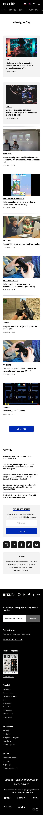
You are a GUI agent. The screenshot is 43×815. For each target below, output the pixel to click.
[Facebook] (21, 544)
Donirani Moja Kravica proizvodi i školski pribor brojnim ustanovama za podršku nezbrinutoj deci (18, 466)
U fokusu (12, 10)
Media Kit (6, 734)
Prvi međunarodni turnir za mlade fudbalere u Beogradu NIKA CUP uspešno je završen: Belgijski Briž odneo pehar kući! (20, 477)
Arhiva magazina (9, 744)
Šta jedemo (7, 700)
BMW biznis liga (9, 714)
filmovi (10, 564)
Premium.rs (19, 790)
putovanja (23, 567)
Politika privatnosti (10, 768)
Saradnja (6, 730)
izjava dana (22, 564)
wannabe (16, 570)
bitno (17, 562)
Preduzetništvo (32, 10)
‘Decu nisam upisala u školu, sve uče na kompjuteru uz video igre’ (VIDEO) (19, 369)
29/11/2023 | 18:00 (12, 118)
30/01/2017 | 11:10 (9, 414)
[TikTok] (29, 544)
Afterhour (7, 365)
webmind (25, 570)
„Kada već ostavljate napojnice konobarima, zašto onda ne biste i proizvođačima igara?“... (20, 65)
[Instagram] (6, 544)
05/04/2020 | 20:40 (9, 290)
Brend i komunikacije (16, 198)
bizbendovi (24, 562)
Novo (4, 10)
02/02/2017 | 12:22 (9, 374)
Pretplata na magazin (11, 737)
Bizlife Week (7, 717)
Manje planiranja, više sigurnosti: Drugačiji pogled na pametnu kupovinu (19, 496)
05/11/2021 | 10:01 (9, 208)
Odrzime (31, 564)
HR (15, 564)
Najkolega (6, 689)
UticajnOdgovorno (10, 696)
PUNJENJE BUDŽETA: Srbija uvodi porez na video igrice (20, 327)
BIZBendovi (7, 710)
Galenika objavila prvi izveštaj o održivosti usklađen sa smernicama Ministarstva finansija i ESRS (19, 487)
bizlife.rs (13, 792)
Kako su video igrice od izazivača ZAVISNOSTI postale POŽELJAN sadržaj (19, 285)
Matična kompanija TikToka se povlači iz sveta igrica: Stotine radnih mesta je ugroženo (21, 112)
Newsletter (7, 741)
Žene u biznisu (8, 693)
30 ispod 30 (9, 562)
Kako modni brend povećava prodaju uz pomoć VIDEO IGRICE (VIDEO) (19, 203)
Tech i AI (9, 59)
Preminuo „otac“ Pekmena (14, 410)
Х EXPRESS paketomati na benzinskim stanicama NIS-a (17, 457)
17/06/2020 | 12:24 (9, 248)
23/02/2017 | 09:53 (9, 332)
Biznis (21, 10)
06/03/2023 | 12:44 (9, 166)
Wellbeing (7, 241)
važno (31, 567)
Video (5, 198)
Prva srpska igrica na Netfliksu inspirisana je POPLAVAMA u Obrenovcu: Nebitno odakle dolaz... (21, 160)
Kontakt (6, 761)
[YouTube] (36, 544)
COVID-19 (15, 280)
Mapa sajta (7, 765)
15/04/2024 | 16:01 (12, 71)
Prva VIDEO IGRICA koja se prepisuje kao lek (21, 244)
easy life (33, 562)
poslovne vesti (14, 567)
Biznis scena (7, 154)
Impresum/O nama (10, 758)
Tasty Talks (7, 707)
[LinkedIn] (14, 544)
